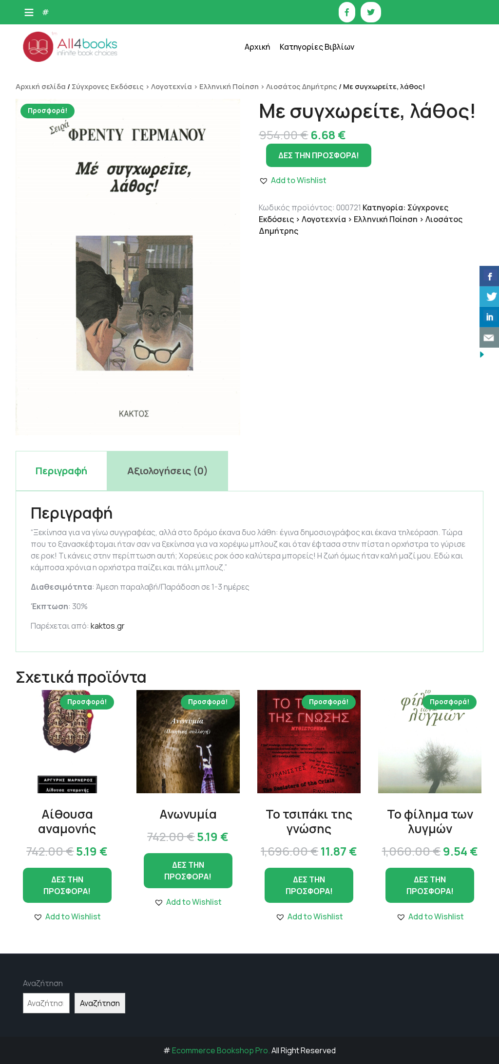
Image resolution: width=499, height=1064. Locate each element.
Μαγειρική (303, 165)
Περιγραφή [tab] (61, 470)
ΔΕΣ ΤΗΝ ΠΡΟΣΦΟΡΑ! (67, 885)
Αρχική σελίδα (41, 86)
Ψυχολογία (304, 287)
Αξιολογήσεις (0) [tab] (167, 470)
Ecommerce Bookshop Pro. (221, 1050)
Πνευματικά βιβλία (317, 238)
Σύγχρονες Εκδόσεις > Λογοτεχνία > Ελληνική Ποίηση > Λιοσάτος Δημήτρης (204, 86)
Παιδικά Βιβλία (311, 336)
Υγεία (295, 263)
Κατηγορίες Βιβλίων (317, 46)
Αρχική (257, 46)
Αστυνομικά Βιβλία (317, 68)
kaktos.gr (108, 625)
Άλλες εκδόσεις (312, 312)
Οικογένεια (305, 214)
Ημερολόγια (306, 117)
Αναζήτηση (43, 983)
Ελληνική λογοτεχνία (321, 92)
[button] (67, 916)
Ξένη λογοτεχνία (314, 190)
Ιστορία (299, 141)
